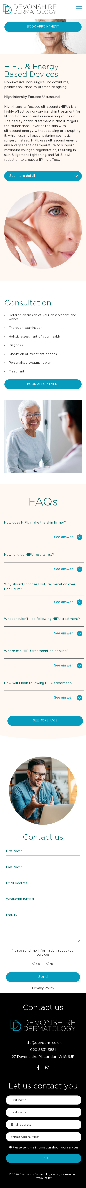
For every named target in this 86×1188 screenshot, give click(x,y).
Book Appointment (43, 384)
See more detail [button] (22, 175)
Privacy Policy (43, 988)
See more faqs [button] (45, 720)
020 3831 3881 (43, 1050)
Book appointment (43, 26)
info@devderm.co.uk (43, 1043)
